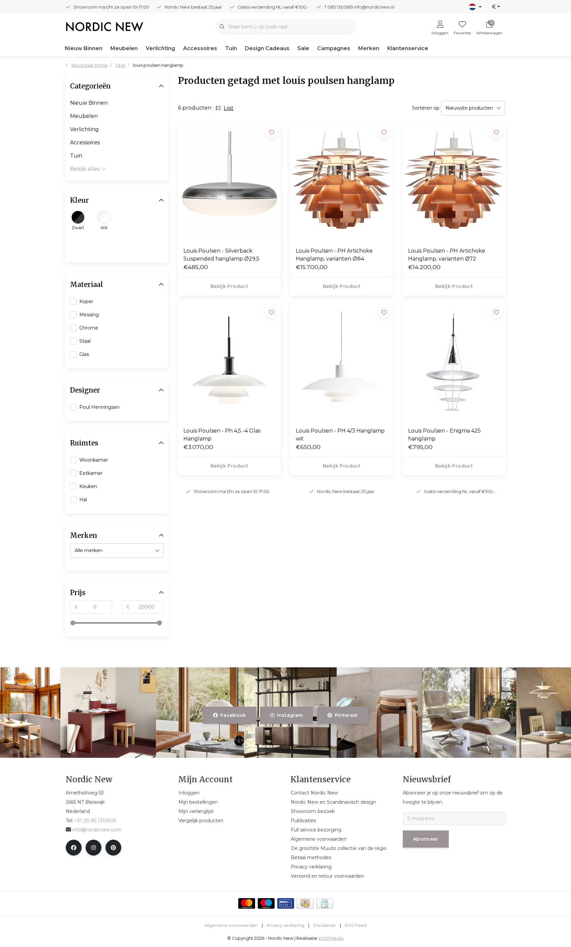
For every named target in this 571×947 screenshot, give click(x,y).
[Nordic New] (104, 26)
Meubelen (124, 48)
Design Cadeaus (267, 48)
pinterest (346, 715)
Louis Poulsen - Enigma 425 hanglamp (444, 435)
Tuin (231, 48)
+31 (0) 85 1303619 (95, 821)
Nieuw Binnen (83, 48)
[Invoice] (324, 903)
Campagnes (333, 48)
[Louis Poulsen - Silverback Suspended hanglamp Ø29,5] (229, 182)
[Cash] (305, 903)
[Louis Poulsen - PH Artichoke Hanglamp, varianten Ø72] (454, 182)
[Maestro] (266, 903)
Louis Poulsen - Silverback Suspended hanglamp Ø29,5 (221, 255)
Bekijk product (229, 286)
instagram (290, 715)
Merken (368, 48)
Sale (303, 48)
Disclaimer (324, 925)
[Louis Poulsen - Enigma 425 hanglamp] (454, 362)
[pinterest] (113, 848)
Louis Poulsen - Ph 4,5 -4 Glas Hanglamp (221, 435)
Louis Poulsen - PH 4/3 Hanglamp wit (340, 435)
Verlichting (160, 48)
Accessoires (200, 48)
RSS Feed (355, 925)
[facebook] (74, 848)
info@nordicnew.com (97, 830)
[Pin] (285, 903)
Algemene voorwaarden (231, 925)
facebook (233, 715)
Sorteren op (425, 108)
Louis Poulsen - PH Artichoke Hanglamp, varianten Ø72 (446, 255)
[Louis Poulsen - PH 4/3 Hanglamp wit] (341, 362)
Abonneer (425, 839)
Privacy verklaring (285, 925)
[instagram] (93, 848)
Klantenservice (407, 48)
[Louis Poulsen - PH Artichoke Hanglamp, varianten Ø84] (341, 182)
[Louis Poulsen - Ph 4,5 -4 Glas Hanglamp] (229, 362)
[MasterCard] (246, 903)
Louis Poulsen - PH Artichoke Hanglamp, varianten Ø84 (334, 255)
